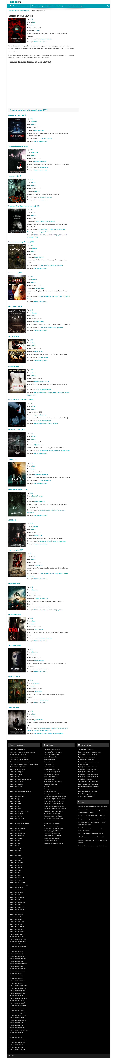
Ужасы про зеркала (33, 730)
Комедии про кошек (16, 978)
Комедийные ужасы (50, 784)
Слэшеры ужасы (49, 767)
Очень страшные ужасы (55, 733)
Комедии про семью (16, 1022)
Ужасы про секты (15, 860)
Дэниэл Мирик (39, 221)
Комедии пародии (50, 791)
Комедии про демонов (17, 976)
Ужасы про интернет (16, 772)
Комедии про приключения (19, 1030)
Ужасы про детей (15, 899)
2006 (31, 245)
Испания (35, 652)
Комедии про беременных (18, 968)
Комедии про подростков (18, 1013)
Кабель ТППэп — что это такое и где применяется (92, 845)
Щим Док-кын (39, 445)
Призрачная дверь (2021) (16, 429)
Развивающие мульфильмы (87, 791)
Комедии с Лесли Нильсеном (53, 818)
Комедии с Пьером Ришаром (53, 828)
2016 (31, 119)
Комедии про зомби (16, 954)
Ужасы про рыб (15, 826)
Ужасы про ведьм (59, 229)
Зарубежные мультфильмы (87, 749)
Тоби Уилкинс (38, 629)
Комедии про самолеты (17, 971)
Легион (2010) (13, 459)
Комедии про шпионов (17, 993)
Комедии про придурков (18, 1005)
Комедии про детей (16, 995)
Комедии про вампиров (18, 1008)
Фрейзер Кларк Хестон (41, 381)
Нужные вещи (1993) (15, 366)
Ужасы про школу (16, 821)
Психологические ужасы (56, 392)
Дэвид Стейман (39, 288)
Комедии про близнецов (18, 946)
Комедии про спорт (16, 973)
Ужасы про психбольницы (18, 912)
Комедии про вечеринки (18, 941)
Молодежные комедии (51, 826)
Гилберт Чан (38, 535)
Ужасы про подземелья (17, 828)
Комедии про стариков (17, 1027)
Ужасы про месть (15, 808)
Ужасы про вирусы (16, 786)
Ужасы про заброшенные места (59, 450)
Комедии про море (16, 1037)
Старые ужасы (49, 764)
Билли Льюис (38, 351)
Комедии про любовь (17, 1000)
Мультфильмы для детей (86, 772)
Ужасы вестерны (49, 759)
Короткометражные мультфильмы (89, 752)
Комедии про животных (18, 939)
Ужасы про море (15, 801)
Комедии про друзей (17, 1035)
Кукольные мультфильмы (86, 757)
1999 (31, 209)
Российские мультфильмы (86, 794)
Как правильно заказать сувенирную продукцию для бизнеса (93, 841)
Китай (34, 182)
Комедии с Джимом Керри (53, 816)
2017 (31, 19)
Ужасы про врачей (16, 924)
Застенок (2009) (13, 336)
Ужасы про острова (16, 892)
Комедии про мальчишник (18, 757)
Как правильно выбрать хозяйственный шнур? (91, 815)
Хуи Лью (37, 191)
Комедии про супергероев (18, 963)
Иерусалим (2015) (14, 583)
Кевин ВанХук (38, 257)
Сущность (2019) (14, 676)
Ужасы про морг (15, 804)
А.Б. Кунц (37, 31)
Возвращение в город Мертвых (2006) (21, 242)
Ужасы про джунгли (16, 863)
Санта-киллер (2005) (15, 273)
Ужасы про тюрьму (16, 774)
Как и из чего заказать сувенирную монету (90, 833)
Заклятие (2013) (13, 707)
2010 (31, 463)
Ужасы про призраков (45, 39)
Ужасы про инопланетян (18, 890)
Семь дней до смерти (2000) (18, 146)
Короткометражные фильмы (87, 754)
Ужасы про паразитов (17, 877)
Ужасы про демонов (56, 265)
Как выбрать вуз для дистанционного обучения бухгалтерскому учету (92, 823)
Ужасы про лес (51, 232)
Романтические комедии (52, 823)
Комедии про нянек (16, 1047)
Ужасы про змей (15, 855)
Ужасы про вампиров (17, 927)
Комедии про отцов (16, 951)
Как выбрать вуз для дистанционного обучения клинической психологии (92, 829)
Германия (35, 152)
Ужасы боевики (53, 423)
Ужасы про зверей (16, 919)
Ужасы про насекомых (17, 882)
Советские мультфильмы (86, 796)
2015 (31, 587)
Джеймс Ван (38, 720)
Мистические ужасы (40, 42)
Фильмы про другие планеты (19, 759)
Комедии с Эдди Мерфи (52, 813)
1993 (31, 370)
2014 (31, 649)
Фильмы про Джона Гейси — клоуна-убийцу (24, 764)
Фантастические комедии (52, 821)
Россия (34, 122)
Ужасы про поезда (16, 831)
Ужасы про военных (44, 541)
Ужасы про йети (15, 872)
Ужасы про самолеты (17, 781)
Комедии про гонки (16, 1045)
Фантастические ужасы (51, 754)
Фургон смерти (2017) (15, 550)
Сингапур (35, 526)
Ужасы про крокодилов (17, 835)
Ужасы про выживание (17, 794)
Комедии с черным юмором (53, 811)
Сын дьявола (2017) (15, 306)
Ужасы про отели (43, 327)
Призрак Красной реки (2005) (18, 489)
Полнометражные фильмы (87, 789)
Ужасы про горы (15, 870)
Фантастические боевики (52, 749)
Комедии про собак (16, 961)
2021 (31, 433)
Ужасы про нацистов (17, 813)
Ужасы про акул (15, 806)
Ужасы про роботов (16, 887)
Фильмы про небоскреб (18, 767)
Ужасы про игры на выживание (20, 779)
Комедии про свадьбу (17, 956)
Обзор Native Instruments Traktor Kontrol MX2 (91, 837)
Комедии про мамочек (17, 949)
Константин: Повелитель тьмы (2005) (20, 400)
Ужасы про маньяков (17, 922)
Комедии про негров (17, 936)
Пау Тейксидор (39, 660)
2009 (31, 340)
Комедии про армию (16, 1025)
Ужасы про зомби (16, 917)
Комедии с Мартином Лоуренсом (55, 808)
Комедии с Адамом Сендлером (54, 806)
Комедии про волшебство (18, 998)
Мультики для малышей (86, 759)
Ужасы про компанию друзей (36, 232)
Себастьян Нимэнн (40, 161)
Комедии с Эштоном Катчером (54, 794)
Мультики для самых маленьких (88, 762)
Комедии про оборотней (18, 959)
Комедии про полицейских (18, 1040)
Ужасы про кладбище (17, 848)
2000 (31, 150)
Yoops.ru (11, 10)
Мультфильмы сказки (85, 779)
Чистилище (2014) (14, 645)
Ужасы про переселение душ (19, 885)
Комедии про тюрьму (17, 1010)
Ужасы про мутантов (17, 914)
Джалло (46, 786)
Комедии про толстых (17, 934)
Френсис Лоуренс (40, 415)
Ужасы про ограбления (17, 749)
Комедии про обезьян (17, 983)
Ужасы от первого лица (45, 229)
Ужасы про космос (16, 895)
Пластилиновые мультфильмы (88, 784)
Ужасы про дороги (57, 573)
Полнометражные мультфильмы (89, 786)
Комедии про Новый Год (18, 988)
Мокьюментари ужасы (55, 235)
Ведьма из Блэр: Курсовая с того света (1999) (23, 206)
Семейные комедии (38, 6)
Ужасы (33, 25)
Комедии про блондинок (18, 944)
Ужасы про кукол (15, 799)
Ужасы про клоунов (16, 789)
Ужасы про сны (15, 776)
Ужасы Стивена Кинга (51, 757)
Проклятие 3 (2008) (14, 614)
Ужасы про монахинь (17, 796)
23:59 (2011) (12, 520)
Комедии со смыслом (51, 789)
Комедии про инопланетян (18, 986)
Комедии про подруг (16, 966)
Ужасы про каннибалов (17, 833)
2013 (31, 180)
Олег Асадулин (39, 130)
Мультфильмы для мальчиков (88, 774)
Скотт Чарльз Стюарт (41, 475)
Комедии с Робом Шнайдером (54, 801)
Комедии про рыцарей (17, 1003)
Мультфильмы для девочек (87, 769)
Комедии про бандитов (17, 1050)
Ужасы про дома (43, 167)
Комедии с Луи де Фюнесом (53, 843)
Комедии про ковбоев (17, 1042)
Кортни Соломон (39, 502)
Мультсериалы (83, 764)
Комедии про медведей (18, 754)
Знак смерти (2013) (14, 176)
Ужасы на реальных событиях (47, 510)
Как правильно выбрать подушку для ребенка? (91, 819)
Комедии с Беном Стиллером (53, 804)
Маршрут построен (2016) (17, 115)
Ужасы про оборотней (17, 907)
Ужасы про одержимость (18, 902)
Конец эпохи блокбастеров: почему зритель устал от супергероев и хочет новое (93, 811)
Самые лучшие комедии (21, 6)
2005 (31, 276)
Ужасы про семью (46, 730)
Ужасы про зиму (56, 296)
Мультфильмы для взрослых (87, 767)
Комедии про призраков (18, 1015)
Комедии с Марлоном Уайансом (54, 799)
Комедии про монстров (17, 981)
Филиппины (36, 683)
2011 (31, 524)
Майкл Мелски (39, 321)
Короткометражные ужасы (53, 781)
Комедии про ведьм (16, 1032)
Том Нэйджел (38, 565)
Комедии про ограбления (18, 1020)
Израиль (35, 590)
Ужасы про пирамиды (17, 909)
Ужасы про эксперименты (18, 858)
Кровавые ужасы (50, 779)
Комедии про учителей (17, 991)
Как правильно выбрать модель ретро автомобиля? (93, 806)
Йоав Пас (45, 598)
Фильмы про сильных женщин (20, 762)
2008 (31, 618)
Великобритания (37, 496)
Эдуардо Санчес (50, 221)
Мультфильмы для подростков (88, 776)
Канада (34, 248)
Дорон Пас (37, 598)
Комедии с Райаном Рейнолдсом (55, 796)
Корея (34, 436)
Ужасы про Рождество (17, 818)
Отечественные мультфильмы (88, 781)
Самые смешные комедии (56, 6)
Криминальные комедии (76, 6)
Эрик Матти (38, 691)
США (33, 22)
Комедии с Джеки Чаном (52, 831)
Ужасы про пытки (16, 816)
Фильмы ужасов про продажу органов (22, 752)
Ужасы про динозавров (17, 897)
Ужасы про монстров (17, 929)
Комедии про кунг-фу (17, 1018)
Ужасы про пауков (16, 868)
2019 (31, 680)
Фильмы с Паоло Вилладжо (53, 752)
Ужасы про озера (15, 843)
